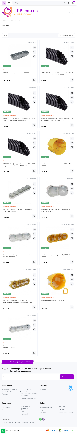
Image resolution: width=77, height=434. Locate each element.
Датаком (43, 389)
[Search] (67, 2)
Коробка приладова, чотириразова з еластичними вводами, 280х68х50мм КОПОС (18, 301)
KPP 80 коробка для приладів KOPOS (16, 73)
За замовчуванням (66, 35)
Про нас (5, 394)
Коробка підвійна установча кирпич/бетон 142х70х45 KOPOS (55, 210)
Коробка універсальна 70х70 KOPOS (53, 300)
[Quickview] (34, 47)
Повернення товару (65, 412)
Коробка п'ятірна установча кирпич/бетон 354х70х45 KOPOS (17, 210)
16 (4, 35)
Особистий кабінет (47, 407)
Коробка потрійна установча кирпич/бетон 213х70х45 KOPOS (18, 256)
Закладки (43, 412)
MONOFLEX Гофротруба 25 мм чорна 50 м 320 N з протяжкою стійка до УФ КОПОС (57, 119)
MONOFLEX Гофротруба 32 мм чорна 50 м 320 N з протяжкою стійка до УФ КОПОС (19, 165)
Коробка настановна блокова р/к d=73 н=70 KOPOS (56, 165)
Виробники (6, 407)
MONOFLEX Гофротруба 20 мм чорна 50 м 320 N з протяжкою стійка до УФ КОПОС (19, 119)
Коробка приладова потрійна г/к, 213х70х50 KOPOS (55, 256)
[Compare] (34, 52)
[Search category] (64, 2)
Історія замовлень (46, 410)
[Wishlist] (34, 56)
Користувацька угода (28, 398)
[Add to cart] (34, 80)
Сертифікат (6, 410)
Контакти (61, 409)
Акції (22, 411)
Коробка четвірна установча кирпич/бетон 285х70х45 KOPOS (18, 347)
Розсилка (61, 407)
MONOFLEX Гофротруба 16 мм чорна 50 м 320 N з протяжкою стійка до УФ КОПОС (57, 74)
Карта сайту (24, 414)
